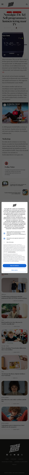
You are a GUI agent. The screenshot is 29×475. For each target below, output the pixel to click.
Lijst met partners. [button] (12, 252)
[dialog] (14, 237)
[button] (14, 242)
